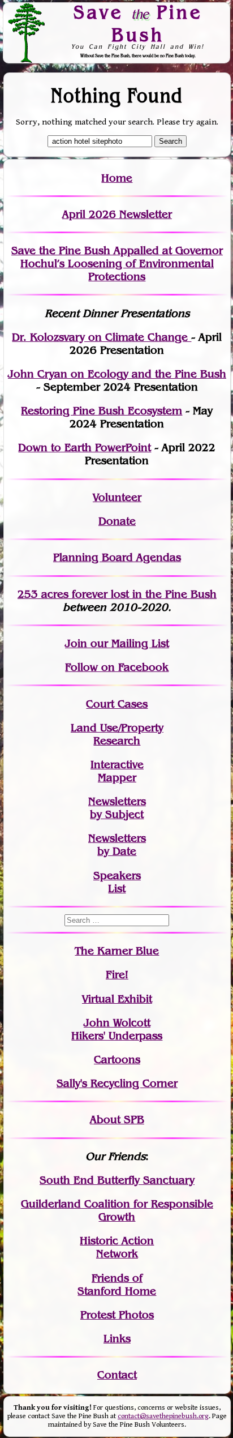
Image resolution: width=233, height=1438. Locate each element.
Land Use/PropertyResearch (117, 734)
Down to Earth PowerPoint (84, 447)
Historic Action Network (117, 1247)
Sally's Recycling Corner (117, 1083)
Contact (117, 1374)
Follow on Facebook (117, 667)
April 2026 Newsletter (117, 214)
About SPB (117, 1119)
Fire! (117, 974)
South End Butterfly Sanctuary (117, 1180)
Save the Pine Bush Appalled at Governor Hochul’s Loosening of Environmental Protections (117, 263)
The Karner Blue (117, 950)
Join (76, 643)
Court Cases (117, 704)
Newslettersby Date (117, 845)
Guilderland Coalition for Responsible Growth (117, 1210)
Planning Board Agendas (117, 557)
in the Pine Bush (151, 594)
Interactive (117, 764)
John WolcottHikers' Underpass (116, 1029)
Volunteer (117, 497)
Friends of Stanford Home (116, 1285)
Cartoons (117, 1059)
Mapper (117, 777)
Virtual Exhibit (117, 998)
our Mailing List (128, 643)
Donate (117, 521)
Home (116, 178)
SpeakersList (117, 882)
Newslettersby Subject (117, 808)
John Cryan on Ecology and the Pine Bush (117, 373)
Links (117, 1338)
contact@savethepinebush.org (163, 1416)
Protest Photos (117, 1314)
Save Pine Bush (138, 23)
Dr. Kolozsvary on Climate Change (101, 337)
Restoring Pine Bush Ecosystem (101, 410)
